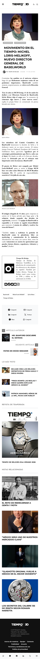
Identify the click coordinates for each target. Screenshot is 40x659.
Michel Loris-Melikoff (18, 294)
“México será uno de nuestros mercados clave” (20, 538)
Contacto (30, 641)
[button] (3, 4)
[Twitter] (12, 285)
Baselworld (6, 294)
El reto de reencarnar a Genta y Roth (16, 504)
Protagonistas (8, 42)
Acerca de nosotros (11, 641)
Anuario (24, 644)
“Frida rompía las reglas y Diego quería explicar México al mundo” (24, 383)
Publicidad (15, 644)
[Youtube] (15, 285)
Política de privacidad (20, 649)
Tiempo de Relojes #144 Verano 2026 (19, 462)
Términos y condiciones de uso (19, 647)
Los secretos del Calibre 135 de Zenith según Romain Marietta (18, 608)
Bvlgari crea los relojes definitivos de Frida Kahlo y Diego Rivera (24, 371)
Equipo (22, 641)
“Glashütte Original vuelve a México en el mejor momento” (19, 572)
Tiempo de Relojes (20, 42)
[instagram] (18, 285)
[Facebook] (9, 285)
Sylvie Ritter (31, 294)
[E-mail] (5, 285)
